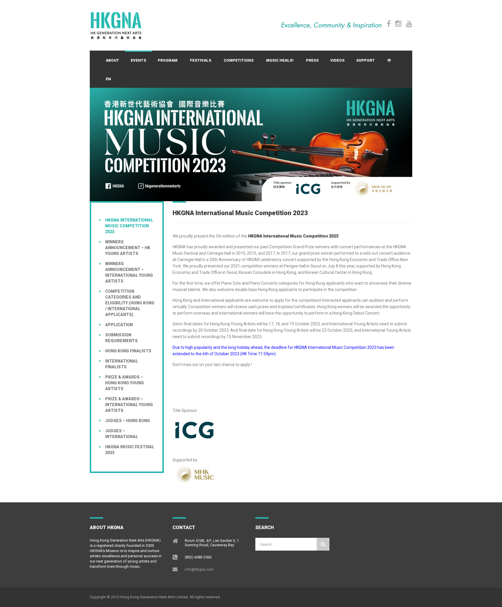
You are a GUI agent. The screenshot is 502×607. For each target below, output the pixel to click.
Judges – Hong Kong (127, 420)
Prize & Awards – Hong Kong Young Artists (124, 383)
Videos (337, 60)
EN (108, 79)
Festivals (200, 60)
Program (168, 60)
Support (365, 60)
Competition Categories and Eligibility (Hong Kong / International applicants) (129, 303)
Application (119, 324)
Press (312, 60)
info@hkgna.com (199, 569)
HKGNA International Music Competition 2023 (129, 226)
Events (138, 60)
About (112, 60)
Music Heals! (279, 60)
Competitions (239, 60)
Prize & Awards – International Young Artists (129, 405)
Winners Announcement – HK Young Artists (127, 248)
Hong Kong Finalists (128, 351)
